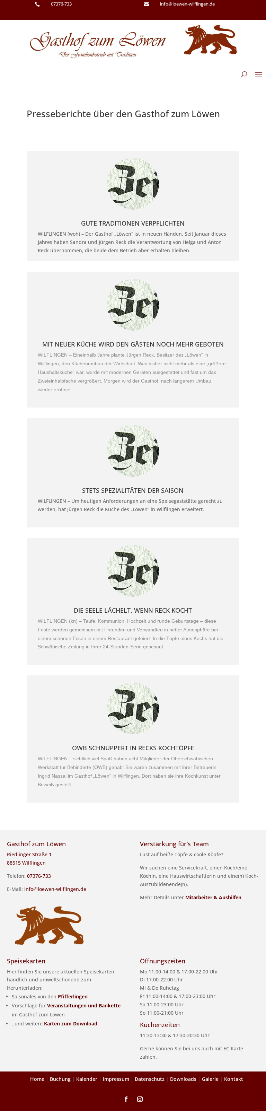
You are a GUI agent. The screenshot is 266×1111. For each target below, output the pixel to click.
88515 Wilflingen (26, 862)
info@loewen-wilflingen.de (55, 889)
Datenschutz (150, 1079)
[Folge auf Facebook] (126, 1099)
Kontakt (233, 1079)
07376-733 (61, 4)
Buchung (60, 1079)
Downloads (183, 1079)
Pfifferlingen (73, 996)
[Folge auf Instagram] (139, 1099)
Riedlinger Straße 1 (29, 854)
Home (37, 1079)
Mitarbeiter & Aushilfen (213, 897)
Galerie (210, 1079)
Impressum (116, 1079)
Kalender (86, 1079)
